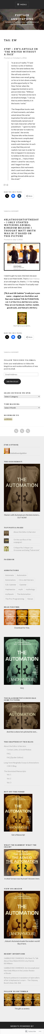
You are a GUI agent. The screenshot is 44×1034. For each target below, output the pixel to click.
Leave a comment (11, 211)
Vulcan (30, 599)
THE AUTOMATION (29, 299)
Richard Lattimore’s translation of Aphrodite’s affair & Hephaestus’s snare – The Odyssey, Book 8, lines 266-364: (22, 980)
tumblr (36, 305)
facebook (20, 305)
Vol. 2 (9, 779)
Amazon (22, 326)
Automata (9, 575)
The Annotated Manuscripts (15, 771)
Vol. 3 (9, 783)
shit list (32, 307)
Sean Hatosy (34, 278)
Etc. (29, 326)
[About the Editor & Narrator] (22, 431)
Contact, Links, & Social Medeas (19, 750)
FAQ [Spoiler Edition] (15, 757)
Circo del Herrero (26, 580)
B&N (15, 326)
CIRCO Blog (11, 766)
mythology (30, 589)
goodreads (12, 307)
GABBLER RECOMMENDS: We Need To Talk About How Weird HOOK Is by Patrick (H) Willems (21, 960)
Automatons (10, 580)
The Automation (24, 594)
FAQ (8, 754)
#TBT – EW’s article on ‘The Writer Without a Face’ (21, 51)
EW (27, 281)
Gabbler (23, 584)
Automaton (21, 575)
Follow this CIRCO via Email (20, 360)
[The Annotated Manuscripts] (28, 431)
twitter (28, 305)
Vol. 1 (9, 775)
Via (6, 185)
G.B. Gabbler (10, 584)
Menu (23, 4)
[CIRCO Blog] (16, 431)
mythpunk (9, 594)
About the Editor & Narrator (25, 532)
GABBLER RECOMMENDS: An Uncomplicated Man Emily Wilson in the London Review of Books (21, 970)
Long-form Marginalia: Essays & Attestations (21, 763)
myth (20, 589)
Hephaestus (10, 589)
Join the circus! (12, 381)
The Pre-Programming (14, 599)
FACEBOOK (9, 559)
